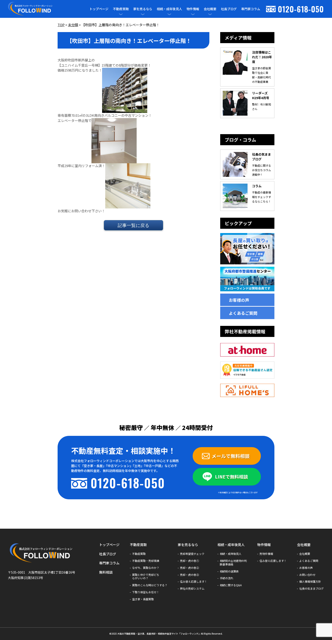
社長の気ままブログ (311, 588)
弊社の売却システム (192, 588)
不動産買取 (121, 9)
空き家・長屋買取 (143, 599)
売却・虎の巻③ (189, 575)
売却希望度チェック (192, 554)
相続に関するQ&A (231, 585)
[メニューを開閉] (121, 14)
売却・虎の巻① (189, 561)
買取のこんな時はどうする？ (149, 585)
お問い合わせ (307, 575)
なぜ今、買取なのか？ (145, 568)
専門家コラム (250, 9)
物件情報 (193, 9)
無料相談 (106, 572)
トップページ (98, 9)
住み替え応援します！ (193, 581)
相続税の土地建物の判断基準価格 (233, 562)
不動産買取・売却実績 (145, 561)
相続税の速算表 (229, 571)
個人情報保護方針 (310, 581)
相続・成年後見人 (169, 9)
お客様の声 (239, 300)
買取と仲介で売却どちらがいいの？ (145, 576)
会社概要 (210, 9)
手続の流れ (226, 578)
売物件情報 (266, 554)
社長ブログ (229, 9)
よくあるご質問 (243, 313)
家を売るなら (142, 9)
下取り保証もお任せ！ (145, 592)
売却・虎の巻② (189, 568)
